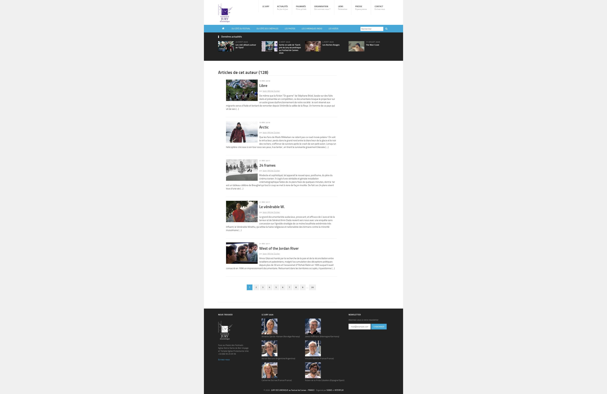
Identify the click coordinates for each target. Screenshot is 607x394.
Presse (361, 7)
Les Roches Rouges (331, 45)
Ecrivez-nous (224, 359)
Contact (380, 7)
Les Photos (290, 29)
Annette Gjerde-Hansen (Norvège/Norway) (281, 336)
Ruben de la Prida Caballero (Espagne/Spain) (324, 380)
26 (312, 287)
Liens (342, 7)
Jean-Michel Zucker (271, 91)
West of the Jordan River (279, 248)
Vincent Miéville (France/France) (319, 358)
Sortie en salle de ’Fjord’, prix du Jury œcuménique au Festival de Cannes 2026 (290, 49)
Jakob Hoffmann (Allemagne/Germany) (322, 336)
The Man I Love (372, 45)
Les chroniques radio (312, 29)
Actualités (282, 7)
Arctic (264, 127)
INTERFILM (339, 390)
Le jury (265, 6)
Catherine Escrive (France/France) (277, 380)
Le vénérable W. (272, 206)
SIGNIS (329, 390)
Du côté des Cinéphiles (267, 29)
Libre (263, 85)
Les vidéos (333, 29)
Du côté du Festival (241, 29)
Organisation (322, 7)
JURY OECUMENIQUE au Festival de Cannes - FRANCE (293, 390)
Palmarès (301, 7)
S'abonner (379, 326)
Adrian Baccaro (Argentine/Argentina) (278, 358)
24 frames (267, 165)
